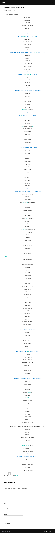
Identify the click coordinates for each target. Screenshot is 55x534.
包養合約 (35, 52)
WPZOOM (51, 531)
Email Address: (6, 508)
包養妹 (23, 202)
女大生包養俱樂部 (25, 445)
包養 (35, 36)
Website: (5, 514)
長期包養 (26, 387)
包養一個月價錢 (28, 74)
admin (6, 10)
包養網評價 (23, 109)
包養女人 (26, 218)
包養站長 (20, 462)
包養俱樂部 (29, 392)
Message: (5, 491)
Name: (5, 503)
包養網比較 (26, 397)
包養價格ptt (24, 229)
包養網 (22, 126)
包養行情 (24, 36)
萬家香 (3, 2)
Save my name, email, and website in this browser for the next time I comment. (18, 520)
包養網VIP (6, 281)
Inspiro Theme (46, 531)
